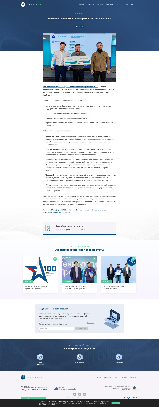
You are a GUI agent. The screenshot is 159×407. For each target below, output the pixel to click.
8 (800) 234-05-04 (130, 398)
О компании (110, 4)
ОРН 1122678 (126, 390)
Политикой (90, 323)
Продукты (91, 4)
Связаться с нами (33, 399)
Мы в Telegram (79, 363)
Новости (124, 377)
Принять (115, 403)
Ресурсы (100, 4)
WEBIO (36, 5)
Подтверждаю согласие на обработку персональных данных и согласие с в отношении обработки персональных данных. (67, 323)
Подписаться (81, 328)
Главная (81, 4)
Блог (116, 377)
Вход (126, 4)
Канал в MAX (119, 363)
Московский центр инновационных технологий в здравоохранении (70, 87)
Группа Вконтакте (40, 363)
